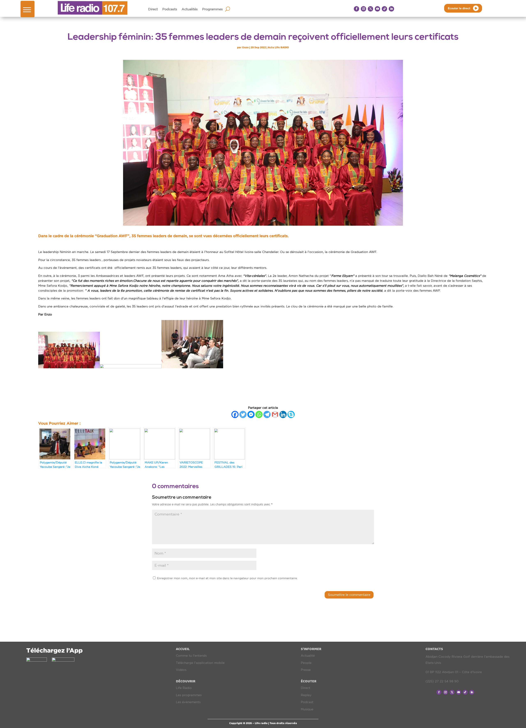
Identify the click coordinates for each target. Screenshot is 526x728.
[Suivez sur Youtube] (377, 9)
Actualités (190, 9)
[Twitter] (243, 414)
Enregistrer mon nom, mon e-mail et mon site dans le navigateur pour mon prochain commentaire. (227, 578)
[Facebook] (235, 414)
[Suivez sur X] (370, 9)
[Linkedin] (283, 414)
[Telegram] (267, 414)
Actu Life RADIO (278, 47)
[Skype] (291, 414)
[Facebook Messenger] (251, 414)
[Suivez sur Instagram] (363, 9)
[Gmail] (275, 414)
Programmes (212, 9)
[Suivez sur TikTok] (384, 9)
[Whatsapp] (259, 414)
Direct (153, 9)
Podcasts (169, 9)
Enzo (245, 47)
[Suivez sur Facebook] (356, 9)
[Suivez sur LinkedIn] (391, 9)
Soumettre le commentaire (349, 594)
